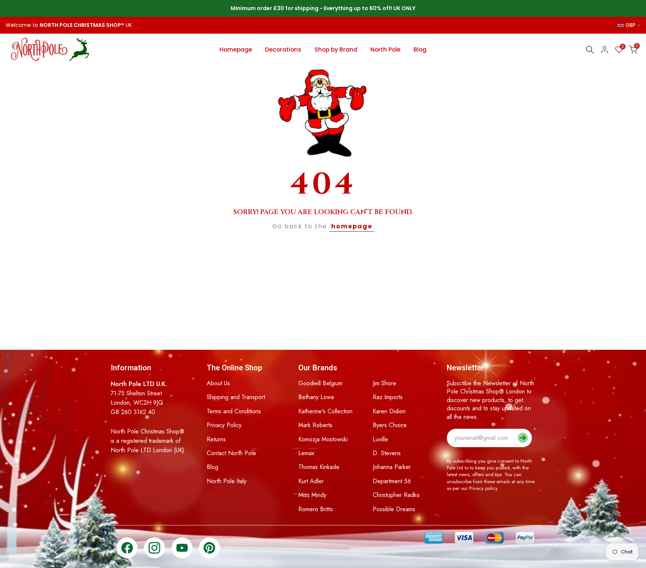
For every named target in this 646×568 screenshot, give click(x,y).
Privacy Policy (224, 425)
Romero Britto (315, 509)
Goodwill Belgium (320, 383)
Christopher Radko (396, 495)
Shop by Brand (335, 49)
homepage (351, 226)
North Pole (385, 49)
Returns (216, 439)
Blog (420, 49)
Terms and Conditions (234, 411)
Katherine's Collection (325, 411)
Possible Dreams (394, 509)
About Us (218, 383)
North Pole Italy (226, 481)
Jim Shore (384, 383)
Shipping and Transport (236, 397)
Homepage (235, 49)
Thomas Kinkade (318, 467)
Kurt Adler (311, 481)
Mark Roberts (315, 425)
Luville (380, 439)
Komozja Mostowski (323, 439)
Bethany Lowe (316, 397)
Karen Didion (389, 411)
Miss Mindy (312, 495)
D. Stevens (387, 453)
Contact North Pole (231, 453)
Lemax (306, 453)
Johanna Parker (392, 467)
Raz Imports (388, 397)
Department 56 (392, 481)
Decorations (283, 49)
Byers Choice (390, 425)
